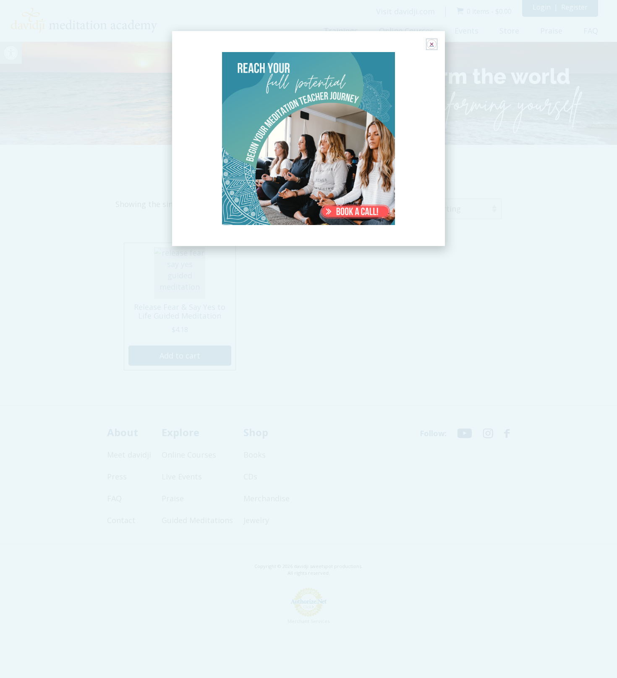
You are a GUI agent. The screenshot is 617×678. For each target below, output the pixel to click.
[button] (432, 44)
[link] (308, 138)
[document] (308, 339)
